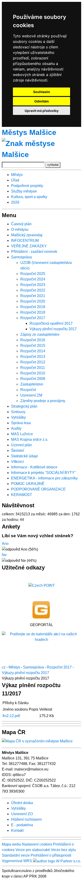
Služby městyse (24, 191)
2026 (15, 202)
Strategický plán (24, 406)
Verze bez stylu (63, 850)
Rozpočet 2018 (32, 312)
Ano (5, 544)
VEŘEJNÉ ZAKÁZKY (29, 246)
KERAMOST (21, 495)
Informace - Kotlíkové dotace (34, 467)
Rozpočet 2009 (32, 379)
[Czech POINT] (41, 585)
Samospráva (21, 257)
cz (4, 667)
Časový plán (21, 224)
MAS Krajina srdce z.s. (29, 439)
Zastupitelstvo (31, 384)
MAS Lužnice (22, 434)
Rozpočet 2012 (32, 362)
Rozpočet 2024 (32, 279)
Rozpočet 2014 (32, 351)
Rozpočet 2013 (32, 357)
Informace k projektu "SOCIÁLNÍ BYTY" (43, 473)
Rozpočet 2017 (32, 318)
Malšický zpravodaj (26, 235)
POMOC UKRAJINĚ (27, 484)
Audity (16, 428)
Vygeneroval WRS (17, 861)
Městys (17, 175)
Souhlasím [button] (41, 92)
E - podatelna (22, 825)
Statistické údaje (24, 456)
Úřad (15, 180)
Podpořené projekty (27, 186)
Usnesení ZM (31, 395)
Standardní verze (16, 855)
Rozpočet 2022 (32, 290)
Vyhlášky (18, 417)
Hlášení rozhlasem (26, 819)
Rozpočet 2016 (32, 340)
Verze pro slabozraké (32, 850)
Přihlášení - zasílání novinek (34, 252)
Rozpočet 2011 (32, 368)
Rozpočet (28, 390)
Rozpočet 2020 (32, 301)
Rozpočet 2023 (32, 285)
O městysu (19, 229)
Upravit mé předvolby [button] (42, 111)
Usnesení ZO (22, 814)
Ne (4, 555)
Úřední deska (22, 803)
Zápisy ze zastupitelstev (39, 334)
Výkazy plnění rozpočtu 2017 (53, 329)
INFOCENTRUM (25, 240)
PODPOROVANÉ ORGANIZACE (38, 489)
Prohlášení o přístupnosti (51, 855)
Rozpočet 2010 (32, 373)
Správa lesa (21, 423)
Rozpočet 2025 (32, 274)
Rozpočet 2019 (32, 307)
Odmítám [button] (41, 101)
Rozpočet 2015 (32, 345)
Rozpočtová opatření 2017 (51, 323)
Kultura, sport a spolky (29, 197)
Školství (17, 450)
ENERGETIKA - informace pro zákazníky (44, 478)
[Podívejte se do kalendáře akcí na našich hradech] (41, 637)
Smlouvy (18, 412)
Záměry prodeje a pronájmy (42, 401)
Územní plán (21, 445)
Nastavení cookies (37, 844)
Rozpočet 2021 (32, 296)
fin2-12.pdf (11, 716)
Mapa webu (11, 844)
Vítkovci (17, 462)
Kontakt (17, 830)
